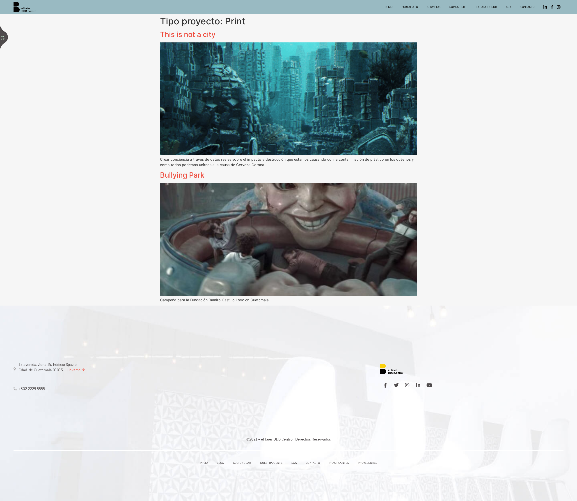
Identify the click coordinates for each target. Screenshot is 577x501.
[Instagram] (559, 7)
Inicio (389, 7)
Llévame (74, 370)
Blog (220, 462)
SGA (508, 7)
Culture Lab (242, 462)
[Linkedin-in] (545, 7)
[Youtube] (429, 385)
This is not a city (187, 34)
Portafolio (409, 7)
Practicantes (339, 462)
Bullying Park (182, 175)
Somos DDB (457, 7)
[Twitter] (396, 385)
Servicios (433, 7)
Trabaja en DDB (485, 7)
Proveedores (367, 462)
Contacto (527, 7)
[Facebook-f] (552, 7)
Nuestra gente (271, 462)
